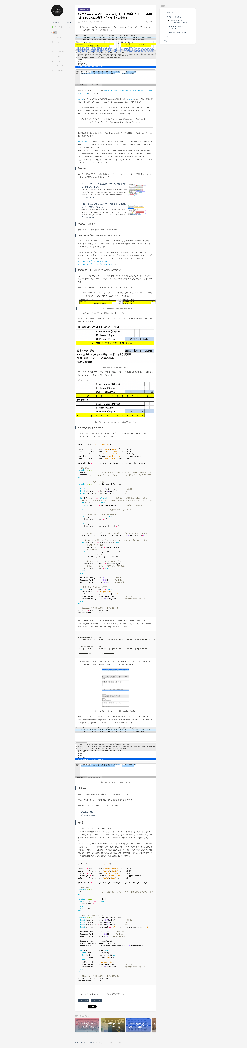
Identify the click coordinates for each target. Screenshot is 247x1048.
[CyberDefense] (52, 27)
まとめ (166, 37)
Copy (149, 444)
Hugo (100, 1043)
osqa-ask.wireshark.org (89, 815)
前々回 (80, 99)
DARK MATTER (57, 20)
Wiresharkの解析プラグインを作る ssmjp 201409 (95, 264)
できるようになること (174, 17)
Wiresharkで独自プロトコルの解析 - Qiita (93, 261)
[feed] (69, 27)
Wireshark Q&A (87, 812)
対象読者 (170, 13)
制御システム (84, 1000)
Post (93, 1006)
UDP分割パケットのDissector (177, 32)
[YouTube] (62, 27)
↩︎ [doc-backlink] (127, 994)
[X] (56, 27)
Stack (108, 1043)
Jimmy (112, 1043)
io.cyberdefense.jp (89, 197)
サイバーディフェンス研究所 (61, 22)
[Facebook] (59, 27)
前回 (131, 99)
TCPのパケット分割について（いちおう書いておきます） (180, 21)
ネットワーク (96, 1000)
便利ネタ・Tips (84, 9)
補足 (165, 41)
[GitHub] (65, 27)
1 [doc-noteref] (82, 281)
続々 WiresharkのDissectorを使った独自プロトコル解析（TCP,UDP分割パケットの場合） (115, 15)
